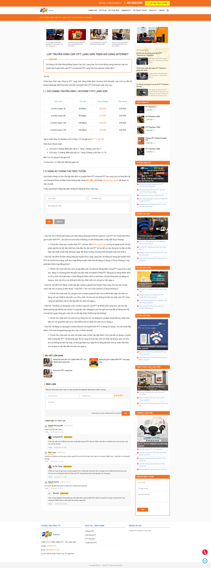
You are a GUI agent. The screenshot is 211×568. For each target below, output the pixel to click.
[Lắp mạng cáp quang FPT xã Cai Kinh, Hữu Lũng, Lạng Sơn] (152, 279)
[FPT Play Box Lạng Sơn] (152, 35)
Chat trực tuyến (112, 180)
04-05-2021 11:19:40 (57, 461)
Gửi (49, 222)
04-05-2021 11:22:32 (60, 477)
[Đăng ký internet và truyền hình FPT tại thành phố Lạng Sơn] (48, 362)
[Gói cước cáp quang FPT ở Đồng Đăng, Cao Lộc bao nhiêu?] (121, 34)
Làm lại (59, 222)
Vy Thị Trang (62, 466)
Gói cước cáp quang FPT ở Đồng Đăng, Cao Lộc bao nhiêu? (120, 44)
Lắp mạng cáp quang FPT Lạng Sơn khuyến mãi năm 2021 (76, 44)
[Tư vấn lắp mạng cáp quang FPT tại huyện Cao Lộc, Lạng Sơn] (55, 34)
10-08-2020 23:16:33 (60, 504)
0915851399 (134, 3)
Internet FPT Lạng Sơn (62, 370)
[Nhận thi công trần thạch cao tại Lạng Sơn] (152, 380)
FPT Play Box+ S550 (152, 116)
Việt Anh (60, 493)
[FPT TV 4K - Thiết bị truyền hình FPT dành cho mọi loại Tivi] (152, 174)
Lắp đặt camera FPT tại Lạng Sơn (150, 449)
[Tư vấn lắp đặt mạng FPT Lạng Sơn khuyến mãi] (99, 34)
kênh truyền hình (99, 244)
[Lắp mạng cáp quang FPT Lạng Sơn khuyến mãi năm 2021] (77, 34)
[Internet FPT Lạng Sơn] (48, 373)
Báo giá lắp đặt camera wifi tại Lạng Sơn (153, 469)
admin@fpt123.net (52, 550)
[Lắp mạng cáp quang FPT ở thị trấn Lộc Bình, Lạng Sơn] (152, 334)
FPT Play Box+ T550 (152, 127)
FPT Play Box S (150, 107)
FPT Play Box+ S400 (152, 149)
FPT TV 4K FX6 (97, 139)
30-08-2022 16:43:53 (57, 432)
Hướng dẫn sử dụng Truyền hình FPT (151, 195)
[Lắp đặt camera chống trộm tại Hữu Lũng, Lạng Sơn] (152, 432)
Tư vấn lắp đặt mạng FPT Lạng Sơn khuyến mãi (98, 43)
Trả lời (46, 432)
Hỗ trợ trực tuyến (158, 3)
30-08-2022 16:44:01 (60, 447)
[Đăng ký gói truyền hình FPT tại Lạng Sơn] (93, 362)
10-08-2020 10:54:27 (57, 488)
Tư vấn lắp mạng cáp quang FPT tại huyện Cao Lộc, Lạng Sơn (54, 44)
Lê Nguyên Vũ (62, 437)
